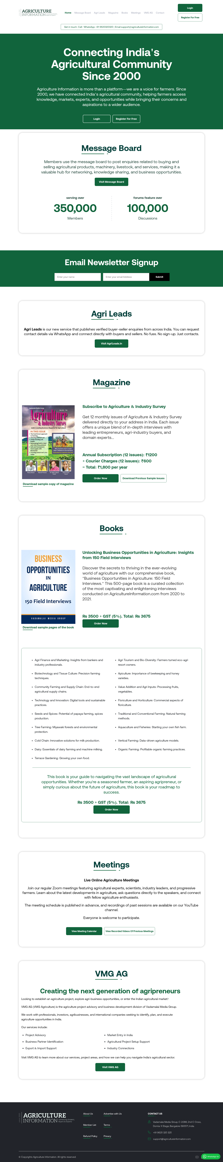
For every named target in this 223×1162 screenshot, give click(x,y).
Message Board (82, 12)
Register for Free (126, 118)
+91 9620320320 (104, 27)
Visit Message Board (111, 181)
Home (68, 12)
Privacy (107, 1136)
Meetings (136, 12)
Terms (107, 1125)
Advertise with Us (113, 1113)
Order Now (100, 478)
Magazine (113, 12)
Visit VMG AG (110, 1067)
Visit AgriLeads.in (111, 343)
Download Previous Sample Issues (144, 478)
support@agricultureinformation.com (140, 27)
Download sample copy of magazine (48, 484)
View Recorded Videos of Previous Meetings (130, 931)
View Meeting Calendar (84, 931)
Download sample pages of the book (48, 627)
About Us (88, 1113)
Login (190, 8)
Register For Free (190, 17)
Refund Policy (90, 1136)
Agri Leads (99, 12)
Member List (89, 1125)
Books (125, 12)
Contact (160, 12)
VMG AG (148, 12)
